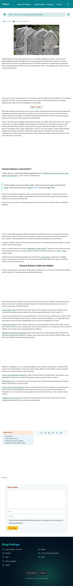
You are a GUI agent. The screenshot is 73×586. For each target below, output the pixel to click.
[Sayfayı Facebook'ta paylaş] (41, 432)
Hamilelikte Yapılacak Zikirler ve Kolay (15, 443)
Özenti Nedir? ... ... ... (11, 436)
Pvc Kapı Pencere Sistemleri (50, 553)
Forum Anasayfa (32, 573)
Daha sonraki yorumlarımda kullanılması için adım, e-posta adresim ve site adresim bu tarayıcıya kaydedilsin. (36, 522)
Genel (59, 4)
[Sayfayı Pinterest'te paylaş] (53, 432)
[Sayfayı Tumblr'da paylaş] (57, 432)
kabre (36, 188)
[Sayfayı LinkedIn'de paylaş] (49, 432)
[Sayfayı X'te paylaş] (45, 432)
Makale (6, 477)
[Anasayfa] (4, 14)
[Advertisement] (36, 83)
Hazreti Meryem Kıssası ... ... (13, 438)
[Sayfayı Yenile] (68, 14)
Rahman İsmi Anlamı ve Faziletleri (14, 440)
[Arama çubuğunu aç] (68, 4)
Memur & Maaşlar (24, 4)
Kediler (7, 565)
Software (43, 573)
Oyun (7, 557)
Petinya (5, 4)
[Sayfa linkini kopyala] (60, 432)
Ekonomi (8, 553)
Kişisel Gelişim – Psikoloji (43, 4)
